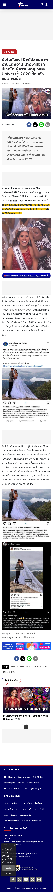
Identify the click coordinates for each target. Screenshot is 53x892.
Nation (21, 782)
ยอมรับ (8, 868)
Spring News (33, 782)
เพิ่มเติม (9, 862)
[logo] (21, 4)
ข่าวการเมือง (26, 803)
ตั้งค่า (8, 873)
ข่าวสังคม (39, 803)
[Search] (42, 4)
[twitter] (35, 124)
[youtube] (26, 879)
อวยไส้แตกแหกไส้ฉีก (26, 633)
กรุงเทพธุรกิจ (10, 782)
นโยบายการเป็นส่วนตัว (31, 820)
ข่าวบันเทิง (15, 83)
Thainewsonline (11, 788)
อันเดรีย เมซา (9, 671)
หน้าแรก (5, 83)
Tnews (25, 788)
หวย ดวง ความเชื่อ (24, 809)
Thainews (29, 637)
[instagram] (39, 879)
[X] (19, 879)
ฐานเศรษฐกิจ (36, 788)
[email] (47, 124)
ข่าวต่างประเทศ (10, 815)
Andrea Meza (40, 666)
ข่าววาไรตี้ (39, 809)
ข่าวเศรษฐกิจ (25, 815)
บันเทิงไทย (26, 83)
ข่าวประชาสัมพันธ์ (11, 820)
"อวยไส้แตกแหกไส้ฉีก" (20, 310)
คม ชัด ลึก (38, 776)
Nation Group (24, 776)
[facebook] (29, 124)
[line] (41, 124)
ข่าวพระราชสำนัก (11, 803)
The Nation (9, 776)
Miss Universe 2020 (21, 666)
